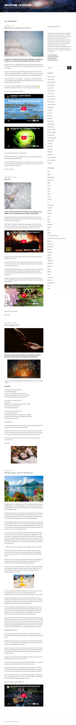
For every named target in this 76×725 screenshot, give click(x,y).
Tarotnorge (50, 277)
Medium (49, 227)
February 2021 (50, 124)
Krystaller (49, 213)
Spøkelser (49, 266)
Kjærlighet (49, 207)
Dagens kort (50, 180)
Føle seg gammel (11, 325)
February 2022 (50, 90)
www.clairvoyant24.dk (52, 59)
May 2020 (49, 149)
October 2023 (50, 85)
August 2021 (50, 107)
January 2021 (50, 126)
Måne (48, 221)
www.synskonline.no (52, 54)
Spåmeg (49, 257)
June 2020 (50, 146)
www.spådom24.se (51, 58)
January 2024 (50, 79)
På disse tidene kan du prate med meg (56, 238)
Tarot (48, 274)
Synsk (48, 269)
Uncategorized (50, 282)
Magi (48, 219)
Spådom (49, 255)
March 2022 (50, 88)
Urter (48, 285)
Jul (48, 202)
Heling (48, 193)
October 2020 (50, 135)
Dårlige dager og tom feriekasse (18, 473)
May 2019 (49, 151)
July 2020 (49, 143)
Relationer (49, 241)
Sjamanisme (50, 244)
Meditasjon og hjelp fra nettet (17, 28)
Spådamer (49, 252)
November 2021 (51, 99)
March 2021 (50, 121)
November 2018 (51, 160)
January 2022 (50, 93)
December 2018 (51, 157)
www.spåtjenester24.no (53, 56)
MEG (48, 230)
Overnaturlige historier (52, 235)
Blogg (48, 174)
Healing (49, 188)
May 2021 (49, 115)
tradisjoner (49, 280)
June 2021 (49, 112)
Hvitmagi (49, 199)
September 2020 (51, 138)
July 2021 (49, 110)
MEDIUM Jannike (18, 5)
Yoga (48, 288)
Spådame (49, 249)
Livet (48, 216)
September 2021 (51, 104)
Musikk (7, 179)
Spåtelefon (50, 260)
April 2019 (49, 154)
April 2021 (49, 118)
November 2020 (51, 132)
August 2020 (50, 140)
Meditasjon (50, 224)
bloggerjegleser (51, 177)
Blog (48, 171)
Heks (48, 191)
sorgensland (50, 246)
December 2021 (51, 96)
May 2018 (49, 163)
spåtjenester (50, 263)
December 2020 (51, 129)
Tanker (49, 271)
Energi (48, 185)
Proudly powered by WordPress (11, 721)
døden (48, 182)
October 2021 (50, 101)
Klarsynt (49, 210)
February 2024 (50, 76)
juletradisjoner (50, 205)
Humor (49, 196)
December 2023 (51, 82)
